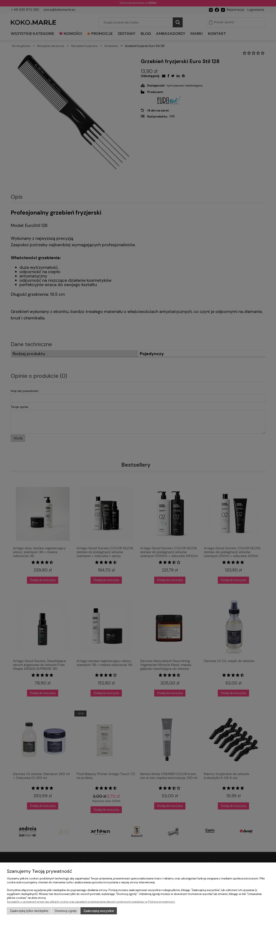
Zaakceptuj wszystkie (98, 911)
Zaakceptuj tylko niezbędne (29, 911)
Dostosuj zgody (66, 911)
